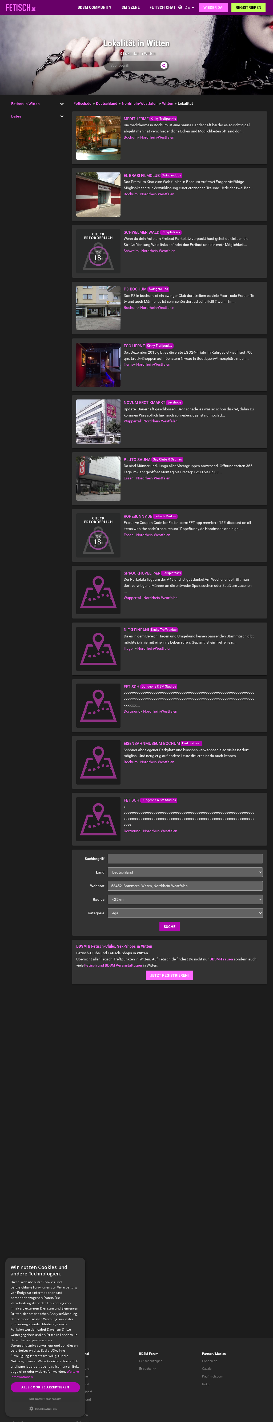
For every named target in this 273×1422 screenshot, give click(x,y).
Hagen (129, 648)
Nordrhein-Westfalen (157, 137)
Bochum (131, 137)
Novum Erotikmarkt (144, 402)
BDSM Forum (148, 1354)
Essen (129, 478)
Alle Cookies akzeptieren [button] (45, 1387)
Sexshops (174, 402)
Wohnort (97, 886)
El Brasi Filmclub (142, 175)
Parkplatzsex (171, 232)
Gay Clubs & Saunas (167, 459)
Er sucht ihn (147, 1369)
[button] (45, 1408)
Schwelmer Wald (141, 232)
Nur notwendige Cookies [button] (45, 1398)
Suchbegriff (95, 859)
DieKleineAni (136, 630)
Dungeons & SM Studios (159, 686)
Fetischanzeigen (150, 1361)
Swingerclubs (171, 175)
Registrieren (248, 7)
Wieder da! (213, 7)
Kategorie (96, 913)
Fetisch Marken (165, 516)
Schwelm (131, 251)
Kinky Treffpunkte (163, 118)
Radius (99, 899)
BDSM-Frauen (221, 959)
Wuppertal (132, 421)
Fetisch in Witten (25, 104)
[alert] (45, 1337)
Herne (129, 364)
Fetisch (131, 686)
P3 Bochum (135, 289)
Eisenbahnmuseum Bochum (152, 743)
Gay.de (206, 1369)
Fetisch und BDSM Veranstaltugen (113, 965)
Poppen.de (209, 1361)
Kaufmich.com (212, 1376)
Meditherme (136, 118)
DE (187, 7)
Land (100, 872)
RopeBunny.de (138, 516)
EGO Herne (134, 346)
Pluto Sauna (137, 459)
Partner (207, 1354)
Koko (206, 1384)
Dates (16, 116)
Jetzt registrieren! (169, 975)
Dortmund (132, 711)
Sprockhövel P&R (142, 573)
